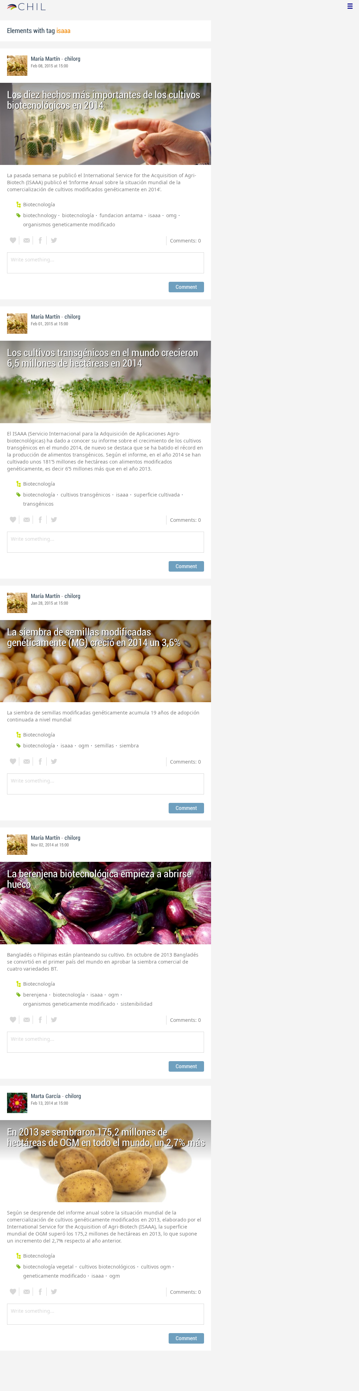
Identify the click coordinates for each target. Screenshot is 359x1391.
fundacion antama (121, 215)
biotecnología (78, 215)
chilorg (72, 59)
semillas (104, 745)
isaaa (154, 215)
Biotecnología (39, 204)
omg (171, 215)
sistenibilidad (137, 1003)
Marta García (46, 1096)
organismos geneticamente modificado (69, 224)
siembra (129, 745)
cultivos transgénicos (85, 494)
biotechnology (39, 215)
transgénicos (38, 503)
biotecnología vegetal (48, 1266)
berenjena (35, 994)
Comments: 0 (185, 240)
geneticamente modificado (54, 1275)
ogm (84, 745)
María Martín (45, 59)
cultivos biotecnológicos (107, 1266)
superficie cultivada (157, 494)
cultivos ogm (156, 1266)
